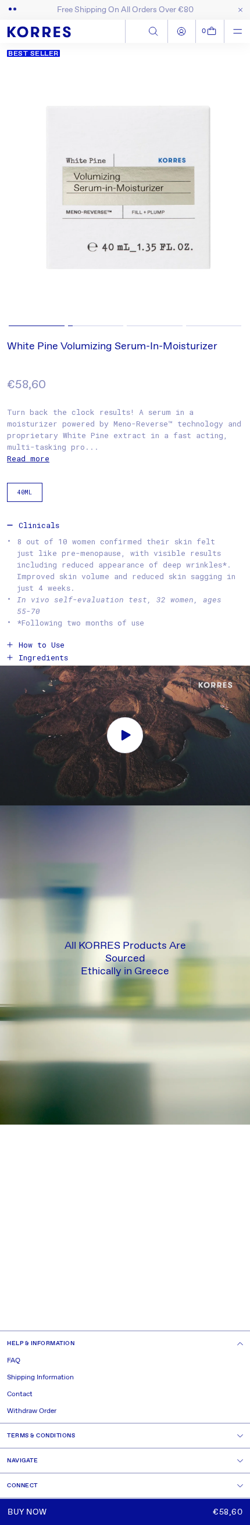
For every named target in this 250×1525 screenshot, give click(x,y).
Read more (28, 458)
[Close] (238, 10)
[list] (125, 188)
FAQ (13, 1360)
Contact (20, 1394)
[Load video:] (125, 735)
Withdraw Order (31, 1411)
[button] (210, 31)
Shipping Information (40, 1377)
